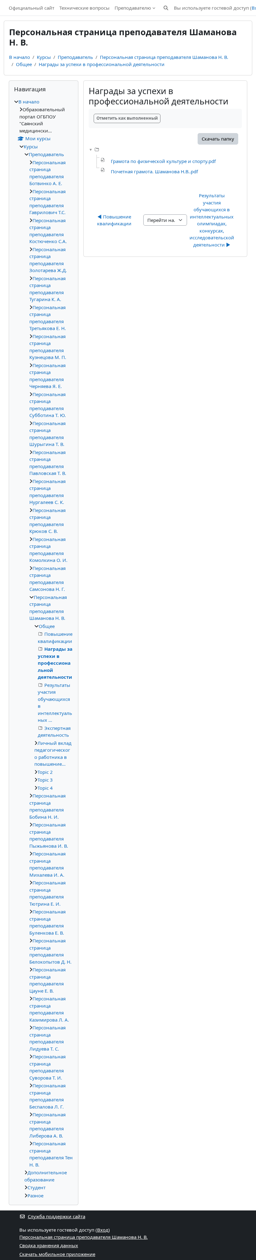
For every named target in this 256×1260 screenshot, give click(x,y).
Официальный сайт (31, 8)
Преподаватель (75, 57)
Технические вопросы (84, 8)
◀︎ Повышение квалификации (114, 220)
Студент (36, 1187)
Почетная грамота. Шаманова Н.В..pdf (154, 171)
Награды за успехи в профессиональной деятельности (102, 64)
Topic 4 (45, 788)
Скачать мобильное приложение (57, 1254)
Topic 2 (45, 772)
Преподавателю (133, 8)
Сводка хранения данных (48, 1245)
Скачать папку (218, 139)
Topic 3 (45, 780)
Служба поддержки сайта (56, 1216)
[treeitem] (43, 648)
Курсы (44, 57)
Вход (102, 1230)
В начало (19, 57)
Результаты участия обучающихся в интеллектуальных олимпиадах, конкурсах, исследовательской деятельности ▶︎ (212, 220)
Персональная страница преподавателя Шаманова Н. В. (164, 57)
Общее (24, 64)
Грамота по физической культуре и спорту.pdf (163, 161)
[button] (165, 8)
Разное (35, 1195)
